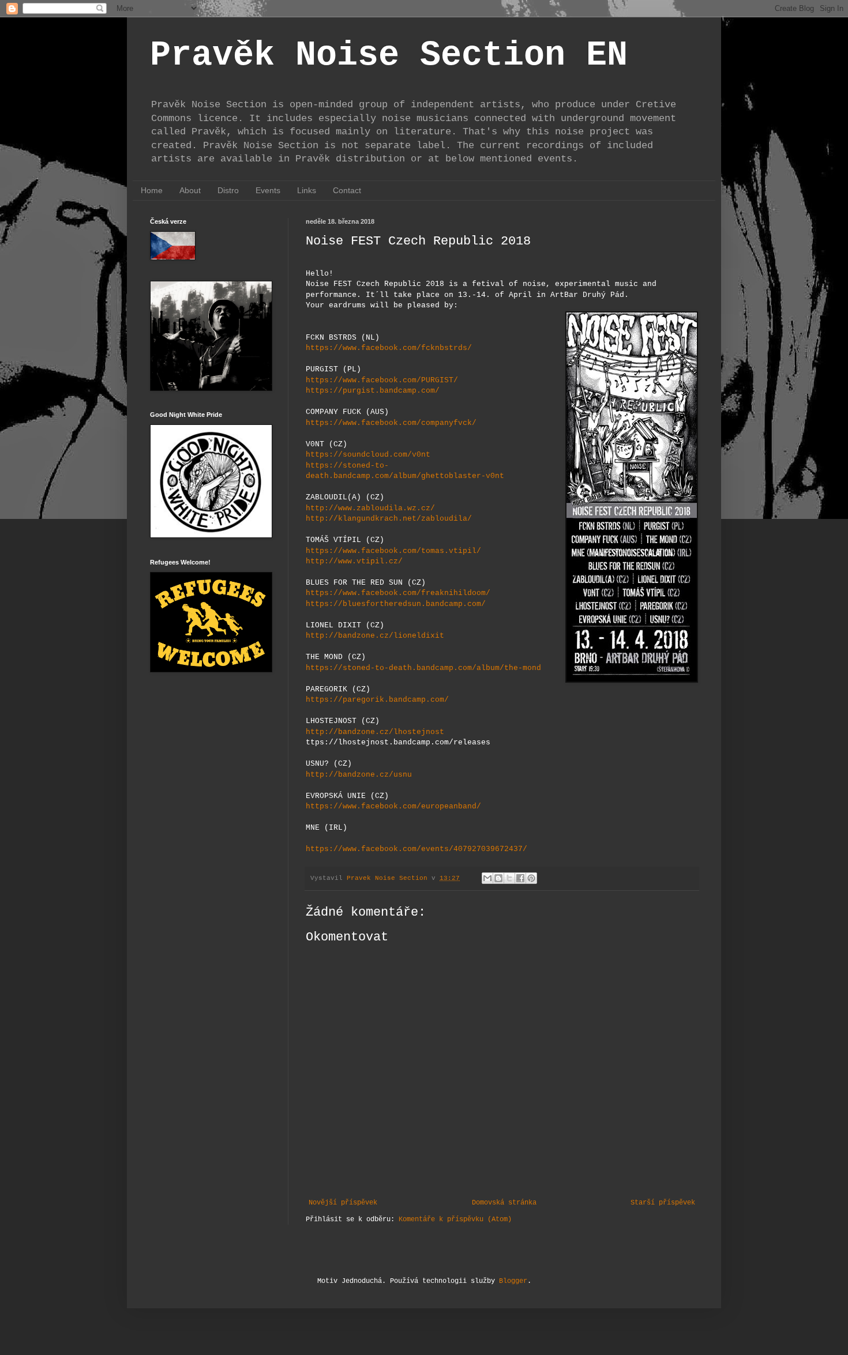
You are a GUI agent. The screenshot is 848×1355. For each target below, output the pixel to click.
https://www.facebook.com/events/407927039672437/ (416, 849)
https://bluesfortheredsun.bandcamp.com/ (396, 604)
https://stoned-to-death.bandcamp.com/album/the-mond (423, 668)
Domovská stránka (504, 1203)
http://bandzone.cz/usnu (359, 774)
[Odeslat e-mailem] (487, 878)
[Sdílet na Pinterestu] (531, 878)
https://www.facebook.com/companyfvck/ (391, 423)
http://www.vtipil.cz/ (354, 561)
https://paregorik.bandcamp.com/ (377, 699)
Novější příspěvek (343, 1203)
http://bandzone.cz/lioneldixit (375, 635)
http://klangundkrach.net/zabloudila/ (389, 518)
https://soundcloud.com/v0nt (368, 454)
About (190, 190)
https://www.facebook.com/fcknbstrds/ (389, 348)
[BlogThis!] (498, 878)
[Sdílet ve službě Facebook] (520, 878)
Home (152, 190)
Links (306, 190)
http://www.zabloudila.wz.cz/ (370, 508)
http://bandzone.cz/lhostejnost (375, 732)
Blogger (513, 1281)
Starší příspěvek (663, 1203)
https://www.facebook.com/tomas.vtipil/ (393, 551)
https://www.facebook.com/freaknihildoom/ (398, 593)
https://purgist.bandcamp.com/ (373, 390)
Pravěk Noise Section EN (389, 55)
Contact (347, 190)
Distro (228, 190)
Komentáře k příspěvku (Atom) (455, 1219)
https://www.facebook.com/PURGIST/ (382, 380)
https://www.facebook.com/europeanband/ (393, 806)
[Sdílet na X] (509, 878)
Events (268, 190)
